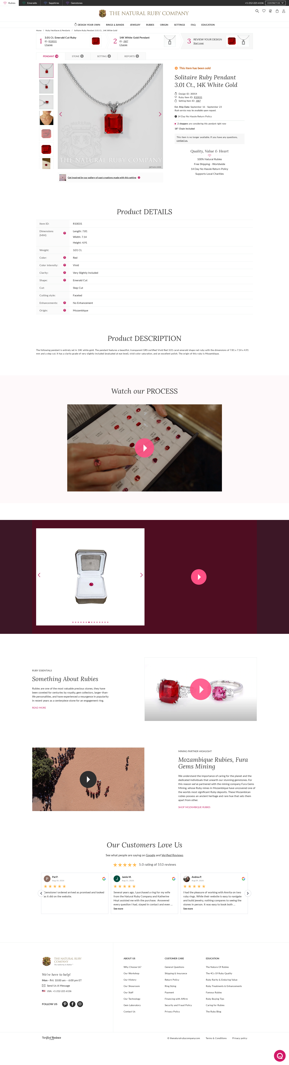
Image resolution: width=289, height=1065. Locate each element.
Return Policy (172, 979)
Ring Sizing (170, 986)
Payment (169, 992)
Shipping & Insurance (176, 973)
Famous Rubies (214, 992)
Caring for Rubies (215, 1005)
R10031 (53, 41)
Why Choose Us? (132, 967)
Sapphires (54, 3)
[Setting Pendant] (170, 41)
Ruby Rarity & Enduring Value (221, 979)
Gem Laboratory (132, 1005)
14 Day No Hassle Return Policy (195, 116)
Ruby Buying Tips (215, 998)
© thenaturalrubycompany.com (183, 1038)
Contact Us (129, 1011)
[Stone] (96, 41)
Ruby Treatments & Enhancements (224, 986)
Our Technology (132, 998)
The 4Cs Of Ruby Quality (219, 973)
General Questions (174, 967)
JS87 (125, 41)
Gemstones (76, 3)
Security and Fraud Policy (178, 1005)
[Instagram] (79, 1004)
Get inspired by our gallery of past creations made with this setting (102, 177)
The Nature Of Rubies (217, 967)
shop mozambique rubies (194, 807)
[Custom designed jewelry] (237, 41)
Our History (130, 979)
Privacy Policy (172, 1011)
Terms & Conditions (216, 1038)
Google (150, 855)
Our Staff (128, 992)
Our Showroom (132, 986)
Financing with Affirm (176, 998)
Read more (39, 707)
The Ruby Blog (213, 1011)
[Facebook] (72, 1004)
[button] (160, 114)
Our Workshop (131, 973)
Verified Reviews (172, 855)
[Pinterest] (65, 1004)
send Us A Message (58, 985)
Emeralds (32, 3)
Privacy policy (239, 1038)
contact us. (182, 140)
